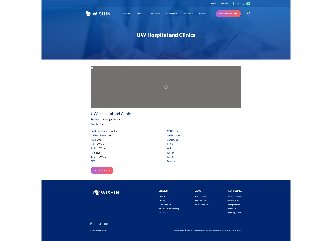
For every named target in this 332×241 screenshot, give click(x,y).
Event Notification (166, 204)
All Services (163, 213)
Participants (171, 13)
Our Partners (200, 200)
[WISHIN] (96, 14)
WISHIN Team (201, 197)
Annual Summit (233, 200)
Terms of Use (237, 230)
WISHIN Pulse (164, 197)
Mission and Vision (203, 204)
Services (126, 13)
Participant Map (233, 204)
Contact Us (204, 13)
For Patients (154, 13)
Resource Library (234, 197)
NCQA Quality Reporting (169, 208)
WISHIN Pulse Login (228, 13)
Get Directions (103, 170)
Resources (188, 13)
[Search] (248, 14)
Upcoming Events (234, 213)
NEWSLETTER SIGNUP (219, 4)
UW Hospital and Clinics (111, 113)
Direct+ (162, 200)
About (139, 13)
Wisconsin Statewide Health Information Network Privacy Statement (208, 230)
